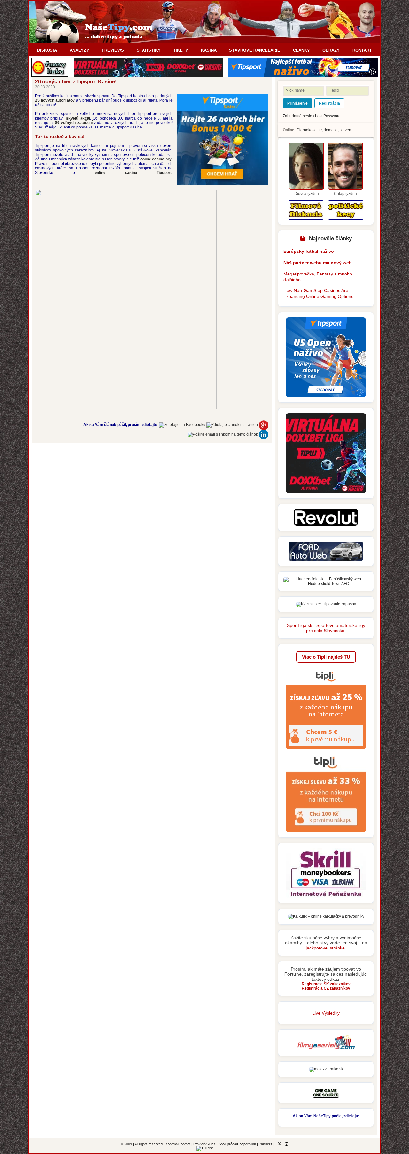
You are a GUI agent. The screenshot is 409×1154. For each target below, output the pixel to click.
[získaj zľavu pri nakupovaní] (326, 751)
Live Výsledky (326, 1013)
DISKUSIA (47, 50)
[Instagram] (286, 1144)
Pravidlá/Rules (204, 1144)
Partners (265, 1144)
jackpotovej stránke (325, 947)
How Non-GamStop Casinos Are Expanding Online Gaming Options (318, 293)
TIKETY (180, 50)
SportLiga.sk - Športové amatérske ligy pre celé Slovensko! (326, 628)
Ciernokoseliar (309, 130)
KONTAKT (362, 50)
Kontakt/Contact (178, 1144)
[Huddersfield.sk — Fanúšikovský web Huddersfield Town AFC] (325, 583)
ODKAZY (331, 50)
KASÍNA (209, 50)
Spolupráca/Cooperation (237, 1144)
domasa (331, 130)
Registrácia (329, 103)
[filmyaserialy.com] (326, 1049)
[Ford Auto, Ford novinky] (326, 559)
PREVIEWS (113, 50)
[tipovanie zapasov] (326, 604)
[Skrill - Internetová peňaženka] (326, 897)
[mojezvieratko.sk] (326, 1069)
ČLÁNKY (301, 50)
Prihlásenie (297, 103)
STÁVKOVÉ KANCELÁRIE (254, 50)
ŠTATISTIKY (149, 50)
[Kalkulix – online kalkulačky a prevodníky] (326, 916)
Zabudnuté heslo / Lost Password (312, 116)
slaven (345, 130)
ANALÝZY (79, 50)
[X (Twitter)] (279, 1144)
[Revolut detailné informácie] (326, 524)
